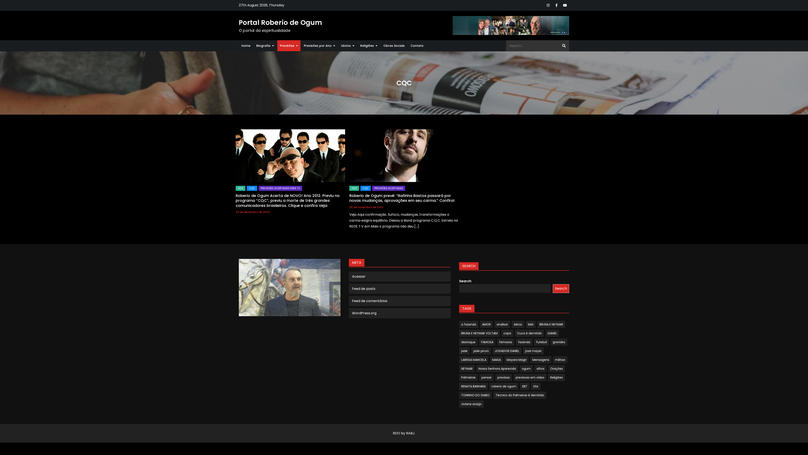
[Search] (564, 45)
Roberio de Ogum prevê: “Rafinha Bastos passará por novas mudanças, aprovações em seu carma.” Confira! (402, 198)
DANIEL (552, 333)
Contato (417, 46)
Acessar (358, 276)
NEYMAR (467, 369)
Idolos (346, 46)
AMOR (486, 324)
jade (464, 351)
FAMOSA (487, 342)
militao (560, 360)
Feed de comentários (369, 300)
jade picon (481, 351)
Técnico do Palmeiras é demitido (520, 395)
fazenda (524, 342)
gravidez (559, 342)
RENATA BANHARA (473, 386)
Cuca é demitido (529, 333)
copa (507, 333)
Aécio (518, 324)
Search (465, 281)
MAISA (496, 360)
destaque (468, 342)
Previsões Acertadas (388, 188)
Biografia (263, 46)
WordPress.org (364, 313)
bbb (531, 324)
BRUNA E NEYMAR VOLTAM (479, 333)
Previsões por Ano (318, 46)
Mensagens (540, 360)
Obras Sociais (394, 46)
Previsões (287, 46)
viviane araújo (471, 404)
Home (245, 46)
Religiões (367, 46)
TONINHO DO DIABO (475, 395)
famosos (505, 342)
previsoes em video (530, 377)
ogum (526, 369)
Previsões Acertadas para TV (280, 188)
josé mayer (533, 351)
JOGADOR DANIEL (507, 351)
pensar (486, 377)
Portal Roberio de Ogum (280, 22)
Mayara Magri (516, 360)
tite (535, 386)
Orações (556, 369)
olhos (540, 369)
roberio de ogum (504, 386)
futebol (541, 342)
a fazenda (468, 324)
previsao (503, 377)
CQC (252, 188)
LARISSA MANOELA (473, 360)
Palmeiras (468, 377)
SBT (524, 386)
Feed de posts (363, 288)
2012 (240, 188)
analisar (502, 324)
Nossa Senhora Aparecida (497, 369)
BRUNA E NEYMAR (551, 324)
